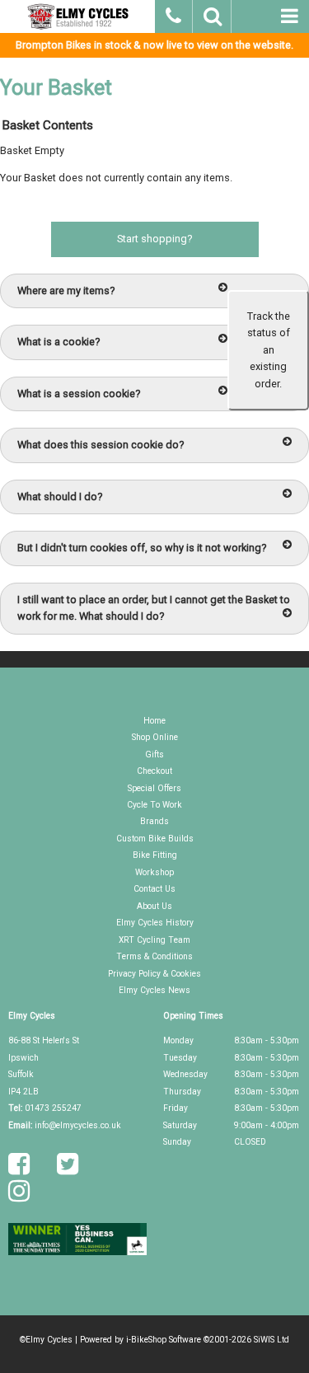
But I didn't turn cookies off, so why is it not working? (141, 547)
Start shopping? (154, 238)
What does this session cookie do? (100, 444)
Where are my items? (66, 290)
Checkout (154, 771)
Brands (154, 821)
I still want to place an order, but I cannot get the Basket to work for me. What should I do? (153, 607)
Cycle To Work (154, 804)
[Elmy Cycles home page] (77, 16)
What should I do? (59, 496)
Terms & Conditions (154, 956)
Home (154, 720)
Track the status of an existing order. (268, 350)
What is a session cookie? (78, 393)
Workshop (154, 872)
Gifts (154, 754)
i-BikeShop (146, 1339)
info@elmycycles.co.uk (78, 1125)
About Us (154, 906)
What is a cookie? (58, 341)
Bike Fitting (155, 855)
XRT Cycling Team (154, 940)
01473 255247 (53, 1108)
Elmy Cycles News (154, 990)
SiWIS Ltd (271, 1339)
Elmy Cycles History (155, 922)
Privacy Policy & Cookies (154, 973)
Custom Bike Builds (155, 838)
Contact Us (154, 888)
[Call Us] (174, 14)
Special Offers (154, 788)
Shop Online (155, 737)
